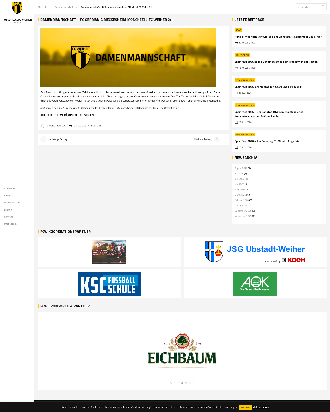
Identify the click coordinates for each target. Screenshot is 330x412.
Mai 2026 (239, 184)
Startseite (9, 188)
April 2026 (240, 189)
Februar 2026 (242, 200)
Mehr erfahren (260, 407)
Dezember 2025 (243, 211)
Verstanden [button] (245, 407)
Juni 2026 (239, 179)
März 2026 (240, 195)
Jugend (8, 209)
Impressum (10, 223)
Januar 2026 (241, 205)
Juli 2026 (239, 173)
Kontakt (8, 216)
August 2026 (241, 168)
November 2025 (243, 216)
